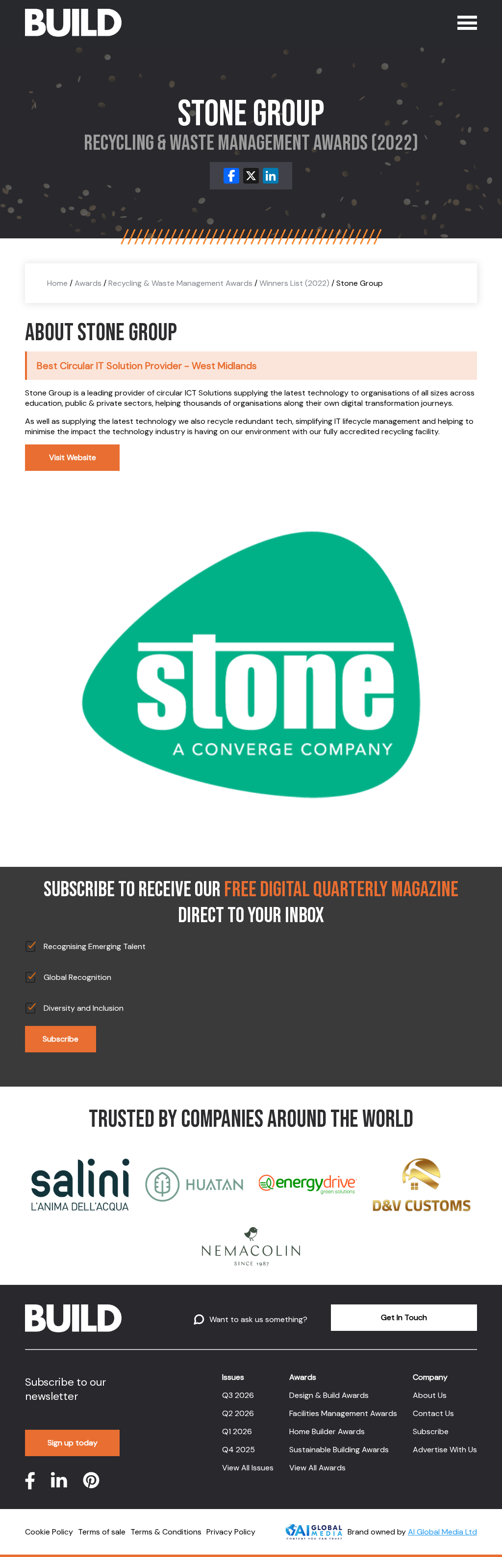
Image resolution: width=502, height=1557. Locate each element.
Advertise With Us (445, 1449)
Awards (88, 283)
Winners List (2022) (294, 283)
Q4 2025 (238, 1449)
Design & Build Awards (329, 1395)
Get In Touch (404, 1317)
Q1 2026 (237, 1431)
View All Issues (248, 1468)
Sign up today (73, 1443)
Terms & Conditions (165, 1532)
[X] (251, 176)
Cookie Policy (49, 1532)
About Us (430, 1395)
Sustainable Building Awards (339, 1449)
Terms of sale (102, 1532)
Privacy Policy (230, 1532)
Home (57, 283)
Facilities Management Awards (343, 1413)
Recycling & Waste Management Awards (180, 283)
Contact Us (433, 1413)
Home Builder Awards (327, 1431)
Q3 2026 (238, 1395)
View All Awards (317, 1468)
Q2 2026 (238, 1413)
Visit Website (72, 457)
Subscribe (60, 1039)
